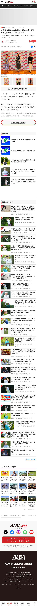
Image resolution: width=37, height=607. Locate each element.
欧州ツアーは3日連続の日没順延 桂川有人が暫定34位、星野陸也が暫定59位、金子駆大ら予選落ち (23, 330)
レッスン (19, 6)
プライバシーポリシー (11, 574)
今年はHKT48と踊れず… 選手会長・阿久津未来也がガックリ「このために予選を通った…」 (23, 351)
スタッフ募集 (20, 572)
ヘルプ (22, 581)
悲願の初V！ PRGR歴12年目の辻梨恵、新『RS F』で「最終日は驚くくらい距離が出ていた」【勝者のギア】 (23, 434)
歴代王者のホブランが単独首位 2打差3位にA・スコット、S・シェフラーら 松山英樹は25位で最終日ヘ (23, 369)
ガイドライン (11, 577)
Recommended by (28, 509)
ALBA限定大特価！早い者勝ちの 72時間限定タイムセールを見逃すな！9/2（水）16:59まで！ (23, 397)
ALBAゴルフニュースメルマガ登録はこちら (20, 540)
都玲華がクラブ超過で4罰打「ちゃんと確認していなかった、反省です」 (25, 257)
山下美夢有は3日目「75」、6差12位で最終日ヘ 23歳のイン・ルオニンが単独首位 (25, 387)
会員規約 (28, 574)
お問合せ (18, 581)
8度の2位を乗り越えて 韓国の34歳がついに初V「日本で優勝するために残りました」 (25, 302)
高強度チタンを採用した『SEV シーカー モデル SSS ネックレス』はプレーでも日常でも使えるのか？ (23, 276)
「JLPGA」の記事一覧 (21, 515)
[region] (18, 6)
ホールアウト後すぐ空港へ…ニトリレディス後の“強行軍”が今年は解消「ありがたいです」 (23, 320)
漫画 (31, 6)
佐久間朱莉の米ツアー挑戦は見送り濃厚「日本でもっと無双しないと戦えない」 (25, 340)
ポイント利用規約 (9, 581)
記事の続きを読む (18, 123)
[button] (18, 210)
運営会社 (28, 572)
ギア (14, 6)
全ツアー (8, 6)
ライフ (26, 6)
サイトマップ (28, 581)
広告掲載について (11, 572)
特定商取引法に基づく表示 (22, 577)
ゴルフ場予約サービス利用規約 (11, 579)
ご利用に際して (21, 574)
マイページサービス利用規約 (26, 579)
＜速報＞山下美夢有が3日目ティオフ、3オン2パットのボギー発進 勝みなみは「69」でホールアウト (23, 238)
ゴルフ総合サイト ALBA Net (8, 515)
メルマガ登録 (33, 2)
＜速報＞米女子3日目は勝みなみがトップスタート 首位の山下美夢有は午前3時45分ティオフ (23, 247)
